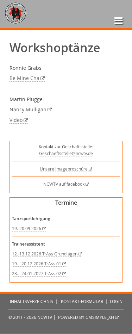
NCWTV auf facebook (63, 184)
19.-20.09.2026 (26, 228)
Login (116, 301)
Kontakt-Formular (82, 301)
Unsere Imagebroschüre (64, 169)
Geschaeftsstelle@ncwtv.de (66, 153)
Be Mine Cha (24, 78)
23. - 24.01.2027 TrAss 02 (36, 273)
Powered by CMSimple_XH (86, 317)
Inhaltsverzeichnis (31, 301)
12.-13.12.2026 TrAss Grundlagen (44, 253)
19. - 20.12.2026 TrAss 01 (36, 263)
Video (16, 120)
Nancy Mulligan (28, 109)
